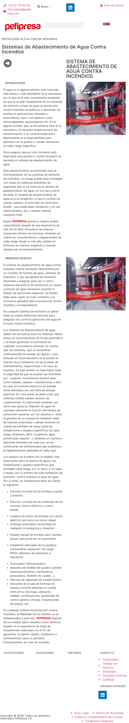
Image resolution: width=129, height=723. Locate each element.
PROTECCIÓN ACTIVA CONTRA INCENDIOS (29, 39)
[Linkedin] (70, 7)
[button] (64, 25)
